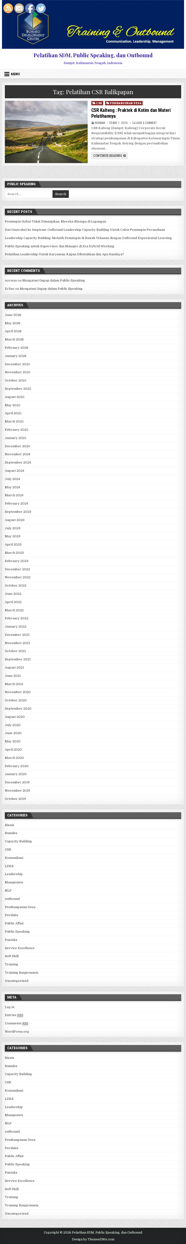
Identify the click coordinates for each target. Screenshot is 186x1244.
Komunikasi (14, 858)
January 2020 (16, 774)
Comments (16, 1023)
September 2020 (18, 708)
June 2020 (13, 733)
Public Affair (14, 923)
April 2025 (13, 413)
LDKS (9, 866)
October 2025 (15, 380)
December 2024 (17, 446)
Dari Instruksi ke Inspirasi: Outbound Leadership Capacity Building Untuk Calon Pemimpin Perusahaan (85, 230)
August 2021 (14, 667)
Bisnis (9, 825)
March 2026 (14, 339)
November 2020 (18, 692)
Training (11, 964)
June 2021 (13, 676)
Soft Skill (12, 956)
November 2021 (17, 643)
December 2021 (17, 635)
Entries (14, 1015)
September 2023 (18, 512)
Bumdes (11, 833)
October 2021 (15, 651)
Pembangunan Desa (125, 103)
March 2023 (14, 553)
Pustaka (11, 940)
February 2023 (16, 561)
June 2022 (13, 594)
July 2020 (13, 725)
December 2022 (17, 569)
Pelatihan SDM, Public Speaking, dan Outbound (93, 55)
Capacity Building (18, 841)
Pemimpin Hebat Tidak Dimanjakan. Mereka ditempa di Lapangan (55, 221)
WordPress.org (17, 1031)
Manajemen (14, 882)
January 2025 (15, 438)
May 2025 (12, 405)
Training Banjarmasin (21, 972)
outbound (12, 899)
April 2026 (13, 331)
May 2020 (13, 741)
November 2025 (18, 372)
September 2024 (18, 462)
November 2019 (17, 790)
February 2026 (16, 347)
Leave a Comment (146, 122)
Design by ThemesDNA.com (93, 1239)
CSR (99, 103)
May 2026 (12, 323)
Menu (15, 74)
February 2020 (17, 766)
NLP (8, 890)
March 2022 (14, 610)
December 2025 (17, 364)
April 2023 (13, 544)
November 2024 (17, 454)
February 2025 (16, 429)
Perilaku (11, 915)
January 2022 (15, 626)
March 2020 (14, 758)
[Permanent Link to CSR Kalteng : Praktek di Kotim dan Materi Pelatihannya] (46, 132)
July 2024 (12, 479)
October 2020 (16, 700)
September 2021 (18, 659)
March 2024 (14, 495)
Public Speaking (17, 931)
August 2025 (14, 397)
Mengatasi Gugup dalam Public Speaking (53, 280)
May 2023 (12, 536)
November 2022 (18, 577)
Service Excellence (20, 948)
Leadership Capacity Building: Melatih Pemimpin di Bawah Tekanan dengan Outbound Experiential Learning (88, 238)
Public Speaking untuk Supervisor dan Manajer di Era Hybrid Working (59, 246)
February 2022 (16, 618)
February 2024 (16, 503)
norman (100, 122)
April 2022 (13, 602)
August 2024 (14, 471)
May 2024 (12, 487)
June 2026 (13, 315)
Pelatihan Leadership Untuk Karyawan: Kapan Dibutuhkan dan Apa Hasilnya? (64, 254)
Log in (9, 1007)
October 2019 (15, 799)
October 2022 (15, 585)
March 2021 (14, 684)
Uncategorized (16, 981)
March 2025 (14, 421)
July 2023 (12, 528)
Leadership (14, 874)
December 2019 (17, 782)
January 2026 (15, 356)
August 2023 (14, 520)
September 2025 (18, 388)
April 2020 (13, 749)
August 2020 (15, 717)
